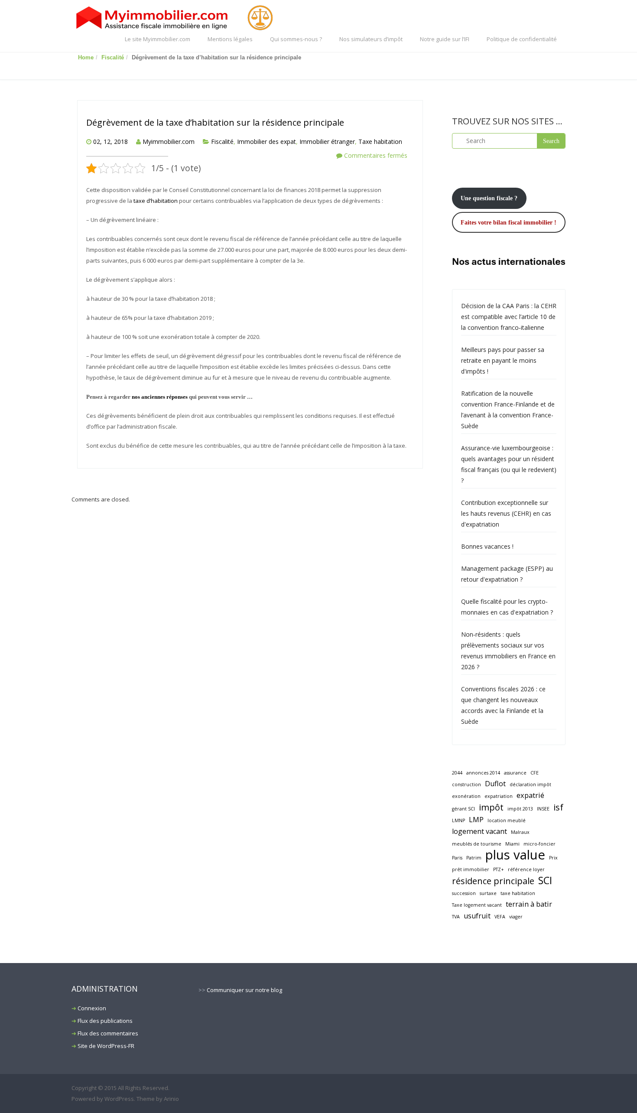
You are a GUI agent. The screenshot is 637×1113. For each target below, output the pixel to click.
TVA (456, 917)
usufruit (477, 916)
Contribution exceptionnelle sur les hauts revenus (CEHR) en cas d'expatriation (506, 513)
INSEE (543, 809)
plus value (515, 854)
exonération (466, 796)
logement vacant (479, 831)
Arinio (171, 1099)
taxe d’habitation (155, 201)
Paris (457, 858)
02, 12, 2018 (110, 141)
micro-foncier (539, 844)
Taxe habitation (380, 141)
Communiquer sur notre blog (244, 990)
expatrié (530, 795)
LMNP (458, 820)
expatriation (498, 796)
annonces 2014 (483, 773)
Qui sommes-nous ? (296, 39)
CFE (534, 773)
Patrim (473, 858)
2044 (457, 773)
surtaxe (488, 893)
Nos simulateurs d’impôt (371, 39)
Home (86, 57)
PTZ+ (498, 869)
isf (558, 807)
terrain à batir (529, 904)
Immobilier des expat (266, 141)
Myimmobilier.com (169, 141)
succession (464, 893)
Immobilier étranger (327, 141)
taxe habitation (517, 893)
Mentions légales (230, 39)
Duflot (495, 783)
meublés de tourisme (476, 844)
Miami (512, 844)
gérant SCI (463, 809)
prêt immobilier (470, 869)
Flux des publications (105, 1021)
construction (466, 784)
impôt (491, 807)
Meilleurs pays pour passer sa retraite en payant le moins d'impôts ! (502, 360)
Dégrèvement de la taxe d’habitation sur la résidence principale (215, 122)
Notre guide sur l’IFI (444, 39)
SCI (545, 880)
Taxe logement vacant (477, 905)
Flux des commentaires (108, 1033)
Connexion (92, 1008)
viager (516, 917)
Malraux (520, 832)
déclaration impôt (530, 784)
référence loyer (526, 869)
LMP (476, 819)
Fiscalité (112, 57)
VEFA (499, 917)
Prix (553, 858)
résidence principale (493, 880)
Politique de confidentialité (522, 39)
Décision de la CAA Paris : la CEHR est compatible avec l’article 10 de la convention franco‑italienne (508, 317)
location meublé (507, 820)
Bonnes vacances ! (487, 546)
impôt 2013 (520, 809)
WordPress (119, 1099)
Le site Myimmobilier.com (157, 39)
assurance (515, 773)
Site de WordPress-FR (106, 1046)
